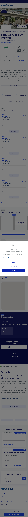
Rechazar (13, 262)
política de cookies (6, 257)
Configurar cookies (13, 266)
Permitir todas (13, 270)
